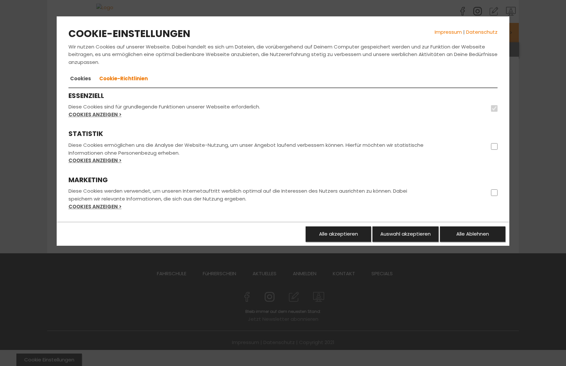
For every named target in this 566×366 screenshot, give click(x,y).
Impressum (448, 32)
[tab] (80, 78)
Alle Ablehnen (472, 233)
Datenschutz (482, 32)
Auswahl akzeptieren (405, 233)
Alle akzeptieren (338, 233)
